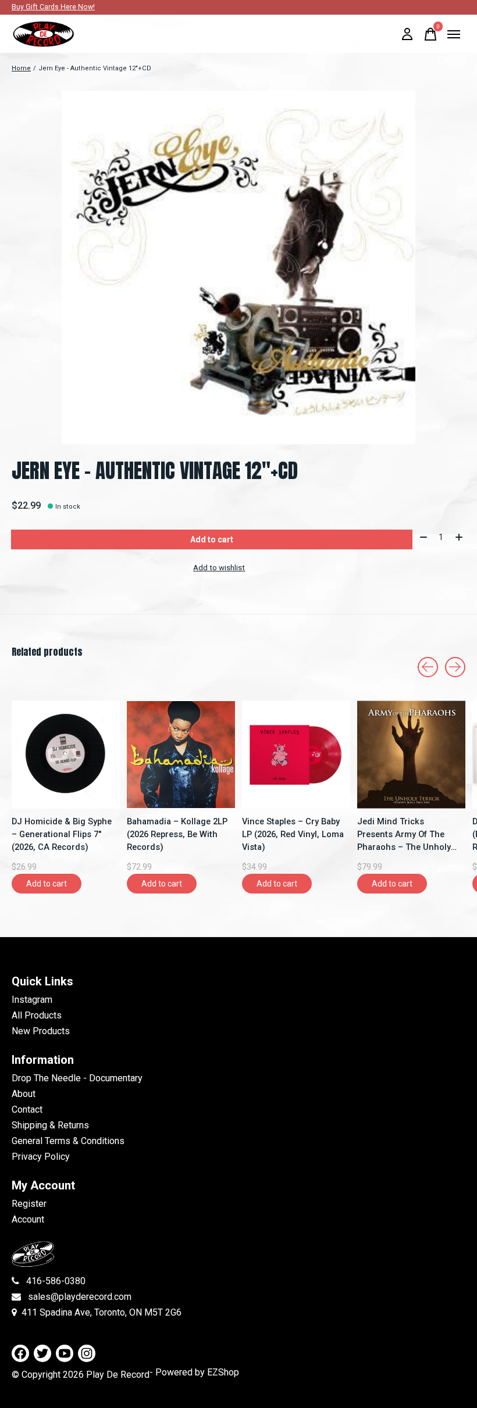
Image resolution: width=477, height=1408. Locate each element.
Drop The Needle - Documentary (77, 1078)
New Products (41, 1031)
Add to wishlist (219, 567)
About (23, 1093)
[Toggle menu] (453, 34)
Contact (27, 1109)
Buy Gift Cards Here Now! (53, 7)
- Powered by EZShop (194, 1372)
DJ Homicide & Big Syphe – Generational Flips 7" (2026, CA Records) (62, 834)
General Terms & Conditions (68, 1140)
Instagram (32, 999)
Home (21, 68)
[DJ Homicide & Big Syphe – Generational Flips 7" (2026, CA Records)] (66, 755)
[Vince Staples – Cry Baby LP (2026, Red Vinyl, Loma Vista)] (296, 755)
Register (29, 1203)
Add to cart (211, 539)
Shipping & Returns (50, 1125)
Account (28, 1219)
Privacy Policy (41, 1156)
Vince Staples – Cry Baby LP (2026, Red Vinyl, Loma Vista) (293, 834)
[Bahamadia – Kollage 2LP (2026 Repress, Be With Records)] (181, 755)
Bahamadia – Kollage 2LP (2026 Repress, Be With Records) (177, 834)
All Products (37, 1015)
